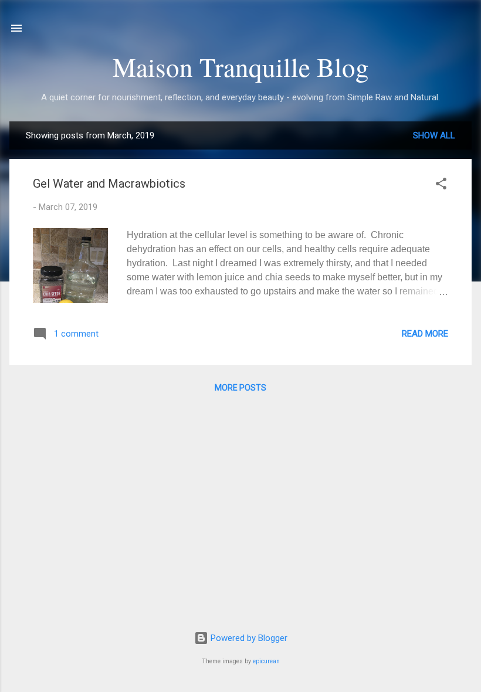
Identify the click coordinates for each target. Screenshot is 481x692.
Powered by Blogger (247, 638)
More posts (240, 387)
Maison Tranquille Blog (241, 66)
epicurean (266, 661)
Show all (434, 135)
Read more (425, 333)
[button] (441, 186)
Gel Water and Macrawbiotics (109, 184)
